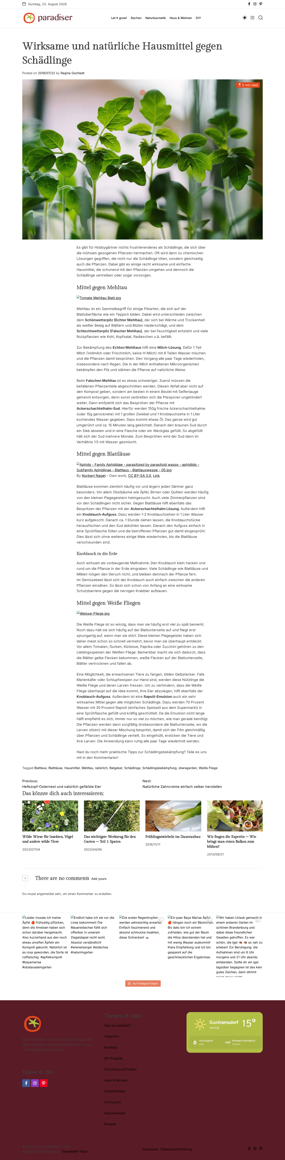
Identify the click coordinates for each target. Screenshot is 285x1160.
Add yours (98, 879)
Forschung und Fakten (120, 1069)
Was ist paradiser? (117, 1025)
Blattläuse (55, 768)
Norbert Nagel (93, 476)
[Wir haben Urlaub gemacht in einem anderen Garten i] (239, 946)
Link (156, 476)
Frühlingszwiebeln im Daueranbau (172, 837)
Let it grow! (119, 18)
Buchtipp (110, 1047)
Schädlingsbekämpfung (159, 768)
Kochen (136, 18)
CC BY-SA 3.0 (139, 476)
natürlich (101, 768)
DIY (198, 18)
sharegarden (188, 768)
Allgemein (111, 1036)
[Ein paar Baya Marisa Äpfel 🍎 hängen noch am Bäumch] (191, 946)
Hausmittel (72, 768)
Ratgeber (115, 768)
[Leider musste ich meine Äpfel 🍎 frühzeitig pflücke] (45, 946)
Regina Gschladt (72, 73)
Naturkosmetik (155, 18)
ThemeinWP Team (74, 1151)
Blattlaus (40, 768)
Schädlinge (132, 768)
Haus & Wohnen (181, 18)
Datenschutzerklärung (176, 1149)
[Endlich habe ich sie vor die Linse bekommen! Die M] (94, 946)
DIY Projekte (113, 1058)
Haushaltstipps (115, 1091)
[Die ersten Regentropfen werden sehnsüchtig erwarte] (142, 946)
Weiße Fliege (208, 768)
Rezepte (110, 1124)
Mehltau (87, 768)
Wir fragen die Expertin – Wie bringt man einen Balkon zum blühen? (231, 841)
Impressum (151, 1149)
